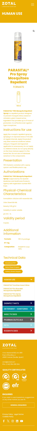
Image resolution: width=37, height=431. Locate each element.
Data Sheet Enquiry (12, 267)
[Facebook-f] (3, 421)
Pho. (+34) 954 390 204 (11, 364)
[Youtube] (21, 421)
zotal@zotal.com (8, 362)
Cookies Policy (7, 417)
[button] (34, 31)
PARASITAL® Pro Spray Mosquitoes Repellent (12, 295)
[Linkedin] (17, 421)
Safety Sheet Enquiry (13, 271)
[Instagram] (12, 421)
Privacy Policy (7, 414)
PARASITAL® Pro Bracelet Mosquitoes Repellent (13, 289)
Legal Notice (18, 414)
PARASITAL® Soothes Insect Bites (16, 285)
